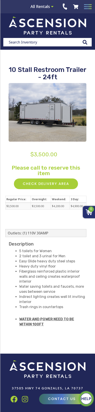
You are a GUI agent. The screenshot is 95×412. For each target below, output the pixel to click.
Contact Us (62, 398)
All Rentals (40, 6)
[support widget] (86, 399)
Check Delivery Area (46, 183)
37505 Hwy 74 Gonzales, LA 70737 (47, 388)
